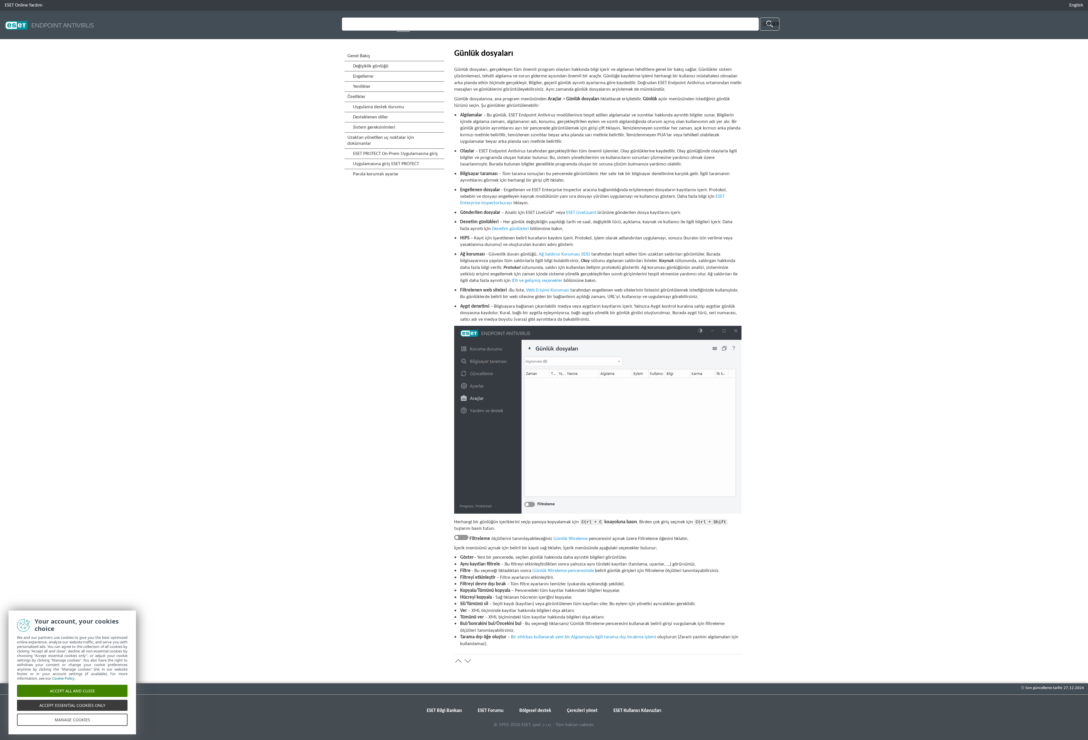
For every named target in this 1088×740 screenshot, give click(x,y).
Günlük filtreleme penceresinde (563, 570)
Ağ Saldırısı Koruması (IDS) (564, 254)
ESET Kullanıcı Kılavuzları (637, 710)
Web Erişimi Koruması (547, 290)
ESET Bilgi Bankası (444, 710)
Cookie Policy (63, 678)
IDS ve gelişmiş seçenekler (537, 280)
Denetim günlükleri (510, 228)
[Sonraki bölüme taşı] (468, 661)
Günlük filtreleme (570, 538)
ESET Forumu (490, 710)
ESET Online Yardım (23, 5)
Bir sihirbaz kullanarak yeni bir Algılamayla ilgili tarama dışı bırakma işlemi (583, 637)
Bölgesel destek (535, 710)
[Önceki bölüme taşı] (458, 661)
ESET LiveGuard (581, 212)
